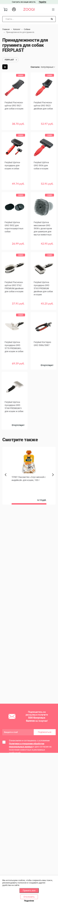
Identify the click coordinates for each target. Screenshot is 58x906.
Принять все (29, 890)
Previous (6, 480)
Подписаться (44, 732)
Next (54, 478)
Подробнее (29, 901)
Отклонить (29, 897)
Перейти (42, 2)
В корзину (14, 126)
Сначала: (35, 67)
